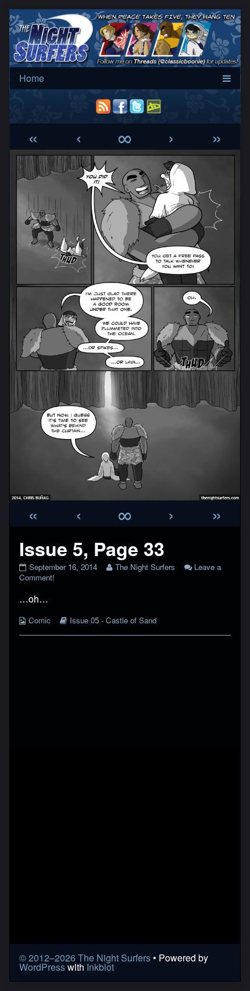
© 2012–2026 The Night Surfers (85, 957)
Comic (39, 620)
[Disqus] (125, 790)
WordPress (42, 967)
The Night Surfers (145, 566)
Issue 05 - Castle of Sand (113, 620)
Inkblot (100, 967)
